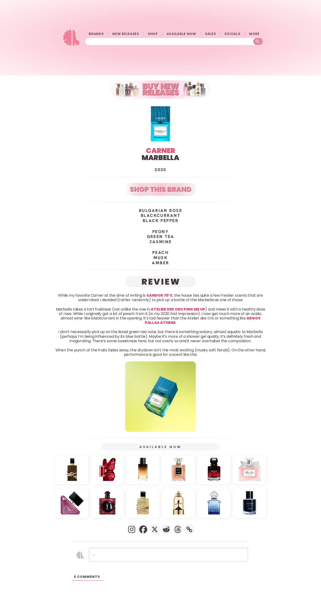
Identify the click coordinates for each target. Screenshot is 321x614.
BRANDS (96, 33)
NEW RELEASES (125, 33)
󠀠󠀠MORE (254, 33)
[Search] (258, 41)
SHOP (153, 33)
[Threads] (177, 529)
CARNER (160, 151)
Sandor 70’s (159, 295)
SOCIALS (232, 33)
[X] (154, 529)
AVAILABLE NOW (181, 33)
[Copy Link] (189, 529)
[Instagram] (131, 529)
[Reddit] (166, 529)
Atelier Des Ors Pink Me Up (178, 309)
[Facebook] (143, 529)
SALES (210, 33)
